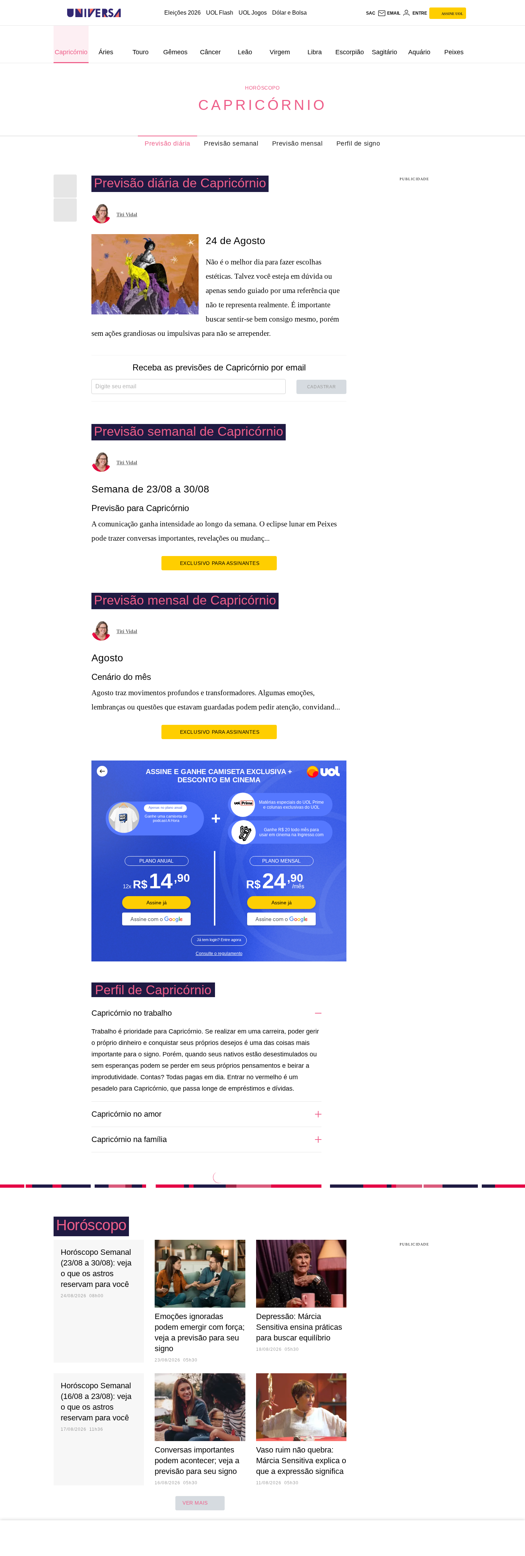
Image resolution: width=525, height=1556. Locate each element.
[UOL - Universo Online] (127, 13)
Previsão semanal (231, 143)
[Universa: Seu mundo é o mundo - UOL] (94, 13)
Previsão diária (167, 143)
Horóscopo (262, 88)
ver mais (195, 1503)
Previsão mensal (297, 143)
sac (370, 13)
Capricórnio (262, 105)
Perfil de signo (358, 143)
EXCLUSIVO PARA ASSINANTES (220, 563)
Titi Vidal (126, 214)
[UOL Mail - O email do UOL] (389, 13)
